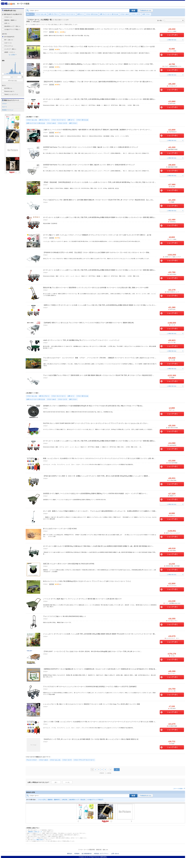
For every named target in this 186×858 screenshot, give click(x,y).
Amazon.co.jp (9, 91)
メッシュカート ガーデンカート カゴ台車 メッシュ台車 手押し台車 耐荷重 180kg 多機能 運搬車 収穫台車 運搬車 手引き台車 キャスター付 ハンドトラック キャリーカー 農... (99, 634)
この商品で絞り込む (171, 39)
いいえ (67, 782)
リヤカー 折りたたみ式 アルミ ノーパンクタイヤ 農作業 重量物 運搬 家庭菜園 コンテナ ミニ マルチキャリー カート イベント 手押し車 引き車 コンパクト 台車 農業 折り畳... (99, 29)
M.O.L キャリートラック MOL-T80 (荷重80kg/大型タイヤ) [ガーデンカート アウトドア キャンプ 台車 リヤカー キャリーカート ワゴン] (86, 581)
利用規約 (76, 853)
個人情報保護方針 (87, 853)
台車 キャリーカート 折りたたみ (109, 14)
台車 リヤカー (146, 14)
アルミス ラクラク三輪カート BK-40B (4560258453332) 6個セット (64, 616)
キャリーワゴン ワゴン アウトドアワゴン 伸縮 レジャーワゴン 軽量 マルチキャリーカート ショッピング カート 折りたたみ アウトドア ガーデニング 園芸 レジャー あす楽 (99, 46)
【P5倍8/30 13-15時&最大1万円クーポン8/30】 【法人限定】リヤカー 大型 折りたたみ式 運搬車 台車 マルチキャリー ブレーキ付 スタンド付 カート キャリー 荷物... (96, 252)
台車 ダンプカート (53, 14)
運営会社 (69, 853)
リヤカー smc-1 (124, 14)
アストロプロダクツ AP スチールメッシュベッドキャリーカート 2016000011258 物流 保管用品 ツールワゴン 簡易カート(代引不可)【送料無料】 (90, 686)
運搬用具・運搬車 (10, 20)
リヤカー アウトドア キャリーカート (84, 760)
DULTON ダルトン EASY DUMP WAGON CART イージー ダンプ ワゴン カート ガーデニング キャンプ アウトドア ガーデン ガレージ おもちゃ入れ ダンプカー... (95, 423)
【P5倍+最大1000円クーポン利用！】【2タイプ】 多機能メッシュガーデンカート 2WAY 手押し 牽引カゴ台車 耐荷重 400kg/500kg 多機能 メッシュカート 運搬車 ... (96, 476)
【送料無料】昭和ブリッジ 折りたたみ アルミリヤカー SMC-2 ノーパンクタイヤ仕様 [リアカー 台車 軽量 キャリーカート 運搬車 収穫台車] (88, 322)
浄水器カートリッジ (7, 110)
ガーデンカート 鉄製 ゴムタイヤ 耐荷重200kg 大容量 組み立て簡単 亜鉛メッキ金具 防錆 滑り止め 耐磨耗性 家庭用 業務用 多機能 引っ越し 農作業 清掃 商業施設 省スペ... (98, 546)
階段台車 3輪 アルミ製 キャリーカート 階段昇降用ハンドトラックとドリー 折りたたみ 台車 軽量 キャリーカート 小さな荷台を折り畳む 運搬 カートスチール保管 (95, 287)
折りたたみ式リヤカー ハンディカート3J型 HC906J (60, 528)
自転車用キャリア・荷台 (12, 26)
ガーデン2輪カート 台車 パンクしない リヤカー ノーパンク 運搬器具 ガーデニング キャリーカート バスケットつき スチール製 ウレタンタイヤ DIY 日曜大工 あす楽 (97, 235)
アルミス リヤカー (31, 760)
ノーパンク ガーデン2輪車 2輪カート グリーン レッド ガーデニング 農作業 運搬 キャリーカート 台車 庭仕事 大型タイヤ (82, 599)
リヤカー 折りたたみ (92, 14)
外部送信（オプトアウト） (101, 853)
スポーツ (8, 43)
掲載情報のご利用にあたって (35, 831)
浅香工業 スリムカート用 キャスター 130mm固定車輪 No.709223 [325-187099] (68, 564)
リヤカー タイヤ (135, 14)
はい (56, 782)
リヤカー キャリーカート (68, 14)
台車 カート (80, 14)
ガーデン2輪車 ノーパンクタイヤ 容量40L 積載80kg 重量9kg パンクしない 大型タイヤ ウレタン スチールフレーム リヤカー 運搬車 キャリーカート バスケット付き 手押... (98, 64)
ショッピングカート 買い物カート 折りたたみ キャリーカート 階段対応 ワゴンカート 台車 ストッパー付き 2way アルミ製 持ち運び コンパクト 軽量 (91, 704)
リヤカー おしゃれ (41, 14)
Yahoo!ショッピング (11, 94)
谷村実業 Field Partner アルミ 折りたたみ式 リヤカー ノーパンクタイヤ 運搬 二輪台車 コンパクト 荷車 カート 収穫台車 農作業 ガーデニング (89, 165)
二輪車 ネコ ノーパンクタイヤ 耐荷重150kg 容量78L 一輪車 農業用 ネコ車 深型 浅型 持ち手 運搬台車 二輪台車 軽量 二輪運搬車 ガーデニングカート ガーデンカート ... (97, 129)
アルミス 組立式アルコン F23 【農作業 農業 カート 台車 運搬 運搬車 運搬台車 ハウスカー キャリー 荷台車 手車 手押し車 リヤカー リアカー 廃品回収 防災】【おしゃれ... (98, 200)
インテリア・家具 (10, 49)
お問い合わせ (115, 853)
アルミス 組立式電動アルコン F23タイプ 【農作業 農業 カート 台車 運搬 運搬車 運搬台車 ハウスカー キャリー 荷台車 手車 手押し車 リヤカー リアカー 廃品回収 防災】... (98, 375)
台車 (7, 23)
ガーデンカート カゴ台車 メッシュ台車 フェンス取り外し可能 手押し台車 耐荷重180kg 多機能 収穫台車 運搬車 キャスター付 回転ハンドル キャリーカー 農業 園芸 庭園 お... (99, 99)
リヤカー (8, 17)
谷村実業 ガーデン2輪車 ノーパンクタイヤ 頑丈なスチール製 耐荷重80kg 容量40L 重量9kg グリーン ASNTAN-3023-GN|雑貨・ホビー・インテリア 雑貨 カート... (95, 493)
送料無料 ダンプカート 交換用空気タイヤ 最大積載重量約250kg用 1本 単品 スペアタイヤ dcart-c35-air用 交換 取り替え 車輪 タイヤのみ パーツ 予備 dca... (93, 406)
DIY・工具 (8, 40)
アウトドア (8, 46)
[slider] (3, 74)
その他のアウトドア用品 (12, 29)
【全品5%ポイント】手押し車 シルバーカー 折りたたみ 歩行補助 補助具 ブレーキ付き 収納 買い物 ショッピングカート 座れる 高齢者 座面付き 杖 (90, 739)
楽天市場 (8, 88)
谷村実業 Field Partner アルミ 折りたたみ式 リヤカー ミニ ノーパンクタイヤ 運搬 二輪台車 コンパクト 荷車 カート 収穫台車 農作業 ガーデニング (90, 147)
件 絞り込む (12, 80)
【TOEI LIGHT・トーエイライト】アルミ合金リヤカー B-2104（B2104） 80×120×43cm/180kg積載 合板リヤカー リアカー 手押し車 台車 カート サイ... (92, 651)
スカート (4, 107)
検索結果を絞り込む (146, 10)
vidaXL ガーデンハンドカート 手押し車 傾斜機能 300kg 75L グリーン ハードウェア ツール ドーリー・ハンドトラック (81, 340)
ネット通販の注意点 (38, 839)
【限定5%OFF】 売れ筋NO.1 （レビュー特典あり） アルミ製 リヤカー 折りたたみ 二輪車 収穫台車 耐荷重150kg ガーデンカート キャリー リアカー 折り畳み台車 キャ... (98, 81)
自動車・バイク (9, 52)
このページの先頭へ (178, 788)
